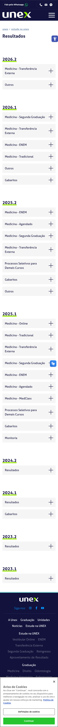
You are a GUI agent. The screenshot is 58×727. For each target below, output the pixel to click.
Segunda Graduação (20, 651)
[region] (29, 702)
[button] (55, 39)
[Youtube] (42, 608)
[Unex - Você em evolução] (16, 16)
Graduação (27, 620)
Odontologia (43, 671)
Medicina (13, 671)
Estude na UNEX (36, 626)
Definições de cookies (29, 711)
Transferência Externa (29, 645)
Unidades (44, 620)
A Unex (12, 620)
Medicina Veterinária (19, 677)
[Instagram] (30, 608)
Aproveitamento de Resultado (29, 657)
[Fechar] (54, 681)
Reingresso (44, 651)
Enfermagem (44, 677)
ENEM (42, 639)
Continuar (29, 721)
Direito (27, 671)
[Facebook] (36, 608)
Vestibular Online (24, 639)
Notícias (17, 626)
